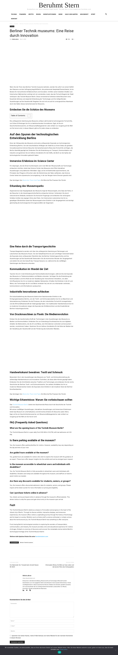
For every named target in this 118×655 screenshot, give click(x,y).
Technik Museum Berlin (20, 404)
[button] (106, 14)
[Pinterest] (20, 43)
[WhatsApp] (24, 43)
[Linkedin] (24, 590)
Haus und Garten (71, 14)
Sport (93, 14)
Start (11, 23)
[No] (116, 650)
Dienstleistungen (49, 14)
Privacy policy (63, 649)
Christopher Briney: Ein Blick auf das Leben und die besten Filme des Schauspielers (59, 566)
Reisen (38, 14)
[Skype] (30, 590)
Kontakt (14, 19)
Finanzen (22, 14)
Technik (14, 14)
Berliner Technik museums (26, 542)
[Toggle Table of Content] (28, 115)
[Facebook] (11, 43)
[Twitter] (16, 43)
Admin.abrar (15, 39)
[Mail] (27, 590)
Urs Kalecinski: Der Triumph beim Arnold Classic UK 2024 (24, 566)
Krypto (31, 14)
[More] (29, 43)
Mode (60, 14)
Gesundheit (84, 14)
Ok (59, 652)
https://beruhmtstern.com (29, 578)
